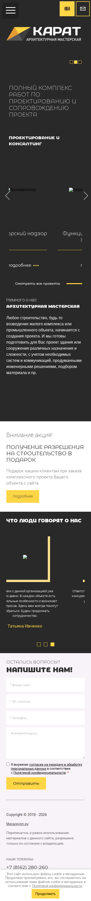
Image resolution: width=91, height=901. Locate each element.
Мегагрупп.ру (17, 824)
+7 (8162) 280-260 (27, 867)
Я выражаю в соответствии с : (46, 768)
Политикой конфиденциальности (39, 773)
